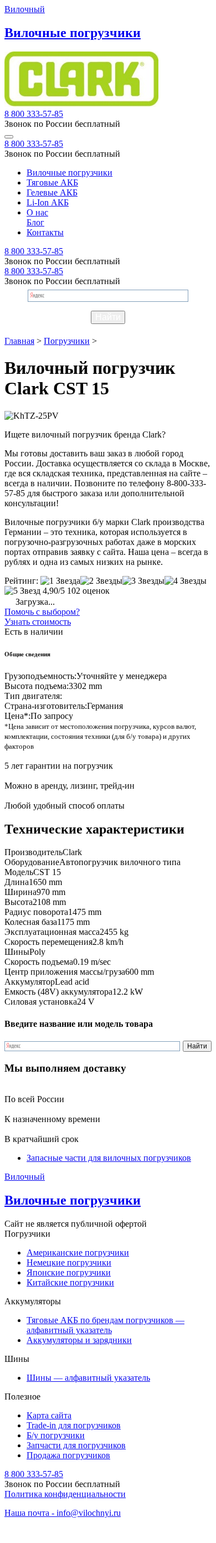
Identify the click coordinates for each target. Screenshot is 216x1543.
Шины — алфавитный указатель (88, 1377)
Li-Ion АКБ (48, 202)
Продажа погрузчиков (68, 1455)
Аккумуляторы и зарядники (79, 1340)
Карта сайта (49, 1415)
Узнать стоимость (37, 621)
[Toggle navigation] (8, 136)
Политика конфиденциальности (65, 1494)
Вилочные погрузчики (69, 172)
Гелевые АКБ (52, 192)
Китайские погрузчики (70, 1282)
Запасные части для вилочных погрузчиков (109, 1158)
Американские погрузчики (78, 1252)
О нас (37, 212)
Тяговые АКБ (52, 182)
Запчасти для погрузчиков (76, 1445)
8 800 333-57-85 (33, 114)
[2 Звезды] (101, 581)
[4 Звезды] (185, 581)
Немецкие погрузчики (69, 1262)
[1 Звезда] (60, 581)
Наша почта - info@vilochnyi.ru (62, 1513)
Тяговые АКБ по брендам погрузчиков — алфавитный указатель (105, 1325)
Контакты (45, 232)
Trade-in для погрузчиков (74, 1425)
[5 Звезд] (22, 591)
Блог (35, 222)
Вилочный (24, 9)
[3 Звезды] (143, 581)
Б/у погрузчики (56, 1435)
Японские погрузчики (69, 1272)
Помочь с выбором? (42, 611)
